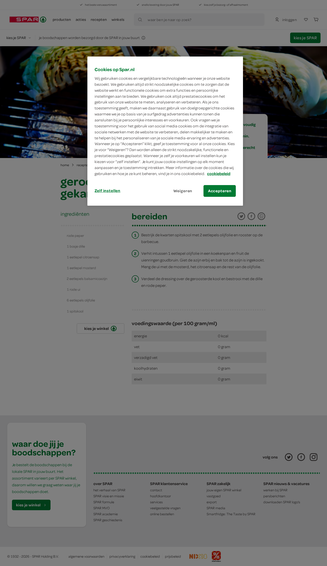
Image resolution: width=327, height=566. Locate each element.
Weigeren (182, 190)
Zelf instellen (107, 190)
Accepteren (219, 190)
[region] (165, 131)
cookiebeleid (218, 173)
